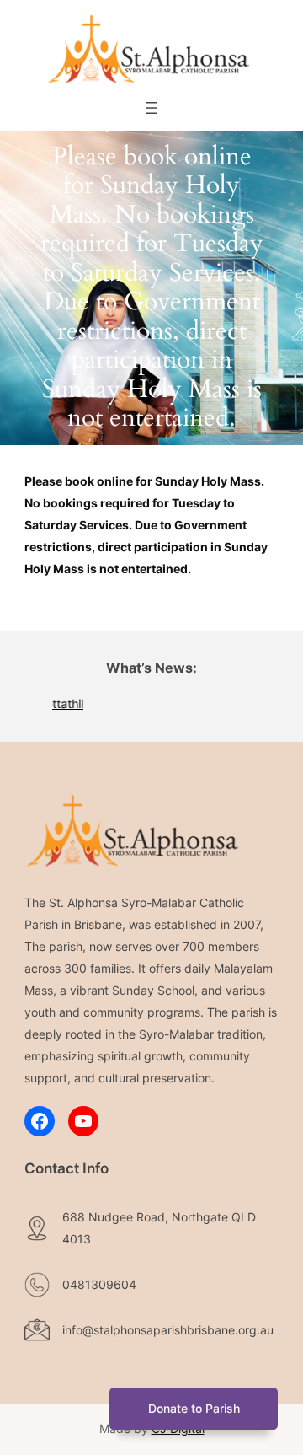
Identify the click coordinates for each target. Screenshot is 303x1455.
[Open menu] (151, 108)
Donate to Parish (194, 1408)
